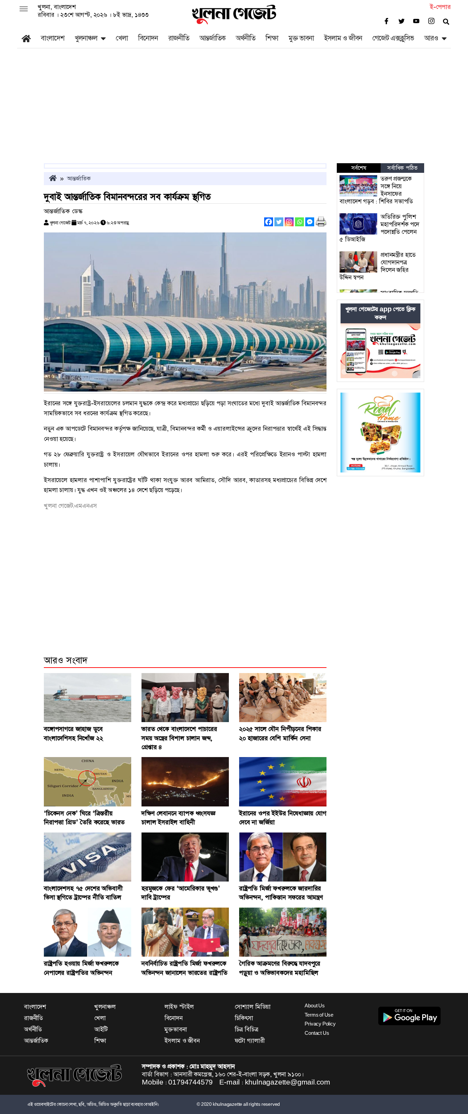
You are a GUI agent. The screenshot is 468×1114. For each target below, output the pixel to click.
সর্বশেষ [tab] (358, 168)
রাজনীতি (178, 38)
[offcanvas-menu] (23, 9)
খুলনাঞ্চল (86, 38)
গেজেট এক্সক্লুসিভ (393, 38)
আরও (431, 38)
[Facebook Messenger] (309, 221)
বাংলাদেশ (52, 38)
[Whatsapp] (299, 221)
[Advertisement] (234, 112)
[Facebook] (268, 221)
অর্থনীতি (245, 38)
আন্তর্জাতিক (212, 38)
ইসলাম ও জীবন (343, 38)
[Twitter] (278, 221)
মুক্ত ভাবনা (301, 38)
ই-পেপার (440, 7)
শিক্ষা (272, 38)
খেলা (122, 38)
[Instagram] (289, 221)
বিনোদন (148, 38)
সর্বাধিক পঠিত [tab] (402, 168)
